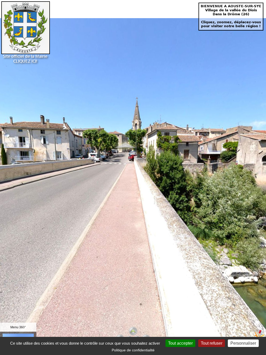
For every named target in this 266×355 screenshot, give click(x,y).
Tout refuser (211, 343)
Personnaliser (243, 343)
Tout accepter (180, 343)
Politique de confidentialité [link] (133, 350)
